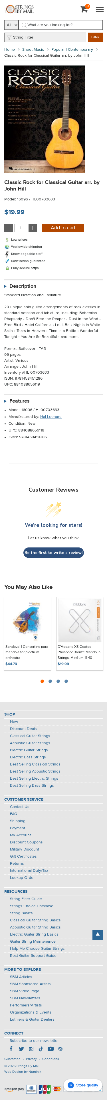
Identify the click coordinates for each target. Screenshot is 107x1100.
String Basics (21, 913)
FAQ (13, 814)
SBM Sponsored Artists (30, 984)
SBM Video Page (24, 991)
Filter (95, 37)
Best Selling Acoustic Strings (35, 771)
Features (19, 401)
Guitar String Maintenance (33, 942)
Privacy (31, 1059)
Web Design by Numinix (22, 1072)
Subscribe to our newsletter (34, 1041)
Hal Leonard (51, 417)
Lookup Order (22, 878)
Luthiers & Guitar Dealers (32, 1019)
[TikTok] (41, 1049)
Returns (17, 864)
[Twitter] (21, 1049)
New (14, 722)
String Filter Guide (26, 899)
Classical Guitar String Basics (35, 920)
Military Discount (24, 849)
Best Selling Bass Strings (32, 786)
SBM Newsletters (25, 998)
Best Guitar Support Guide (33, 956)
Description (22, 286)
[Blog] (60, 1049)
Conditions (50, 1059)
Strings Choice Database (31, 906)
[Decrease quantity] (8, 228)
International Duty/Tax (29, 871)
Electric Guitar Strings (29, 750)
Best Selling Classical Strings (35, 764)
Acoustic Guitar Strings (30, 743)
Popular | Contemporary (72, 50)
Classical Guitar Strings (30, 736)
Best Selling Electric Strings (34, 778)
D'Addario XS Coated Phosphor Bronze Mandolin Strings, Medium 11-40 (79, 652)
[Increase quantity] (33, 228)
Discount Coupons (26, 842)
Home (9, 50)
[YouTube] (50, 1049)
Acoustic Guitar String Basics (35, 927)
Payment (17, 828)
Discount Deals (23, 729)
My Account (20, 835)
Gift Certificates (23, 856)
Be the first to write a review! (54, 552)
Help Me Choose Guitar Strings (37, 949)
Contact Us (19, 807)
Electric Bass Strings (28, 757)
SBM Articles (21, 977)
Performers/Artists (26, 1005)
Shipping (17, 821)
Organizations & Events (30, 1012)
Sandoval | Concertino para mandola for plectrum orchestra (26, 652)
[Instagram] (31, 1049)
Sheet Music (33, 50)
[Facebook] (11, 1049)
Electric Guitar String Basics (34, 934)
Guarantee (12, 1059)
